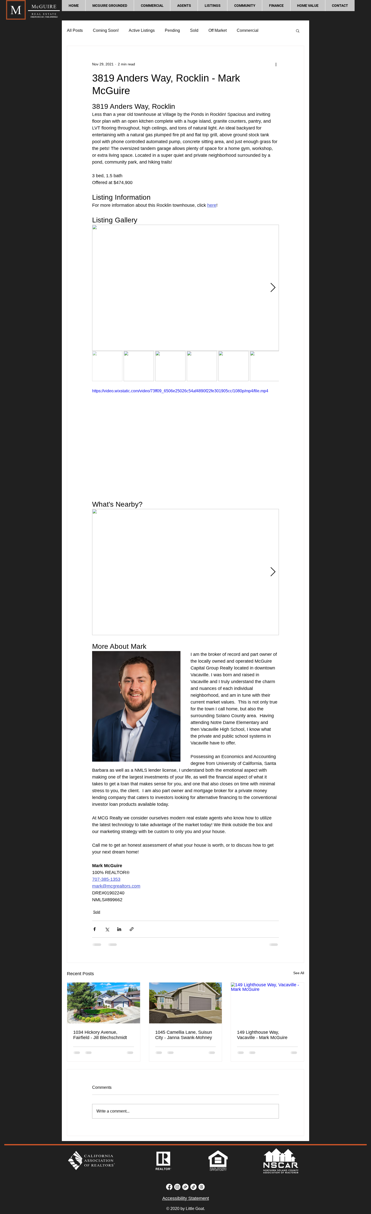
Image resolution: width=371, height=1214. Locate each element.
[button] (152, 5)
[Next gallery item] (273, 288)
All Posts (75, 30)
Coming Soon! (106, 30)
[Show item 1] (107, 366)
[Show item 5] (233, 366)
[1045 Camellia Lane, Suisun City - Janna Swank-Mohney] (185, 1003)
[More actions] (276, 64)
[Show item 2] (139, 366)
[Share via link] (131, 929)
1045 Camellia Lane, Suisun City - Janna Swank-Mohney (183, 1035)
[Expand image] (185, 288)
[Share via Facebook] (94, 929)
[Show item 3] (170, 366)
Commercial (247, 30)
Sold (194, 30)
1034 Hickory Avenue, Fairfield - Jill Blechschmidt (100, 1035)
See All (298, 973)
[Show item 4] (202, 366)
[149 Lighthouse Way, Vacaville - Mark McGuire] (267, 1003)
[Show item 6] (265, 366)
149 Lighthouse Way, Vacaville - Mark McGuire (262, 1035)
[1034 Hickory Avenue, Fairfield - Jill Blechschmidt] (103, 1003)
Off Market (217, 30)
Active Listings (142, 30)
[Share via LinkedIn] (119, 929)
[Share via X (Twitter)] (106, 929)
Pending (172, 30)
